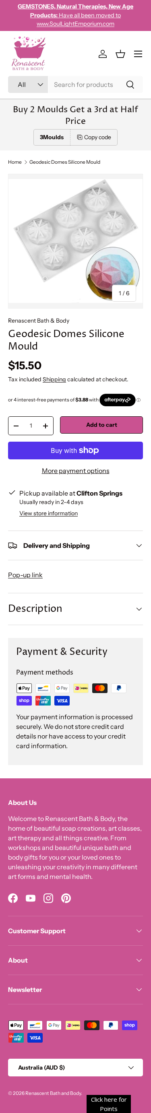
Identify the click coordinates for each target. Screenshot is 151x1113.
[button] (120, 54)
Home (15, 162)
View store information (48, 513)
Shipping (54, 379)
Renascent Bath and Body (53, 1093)
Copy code (97, 137)
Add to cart (101, 424)
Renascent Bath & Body (38, 320)
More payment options (76, 471)
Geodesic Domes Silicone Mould (64, 162)
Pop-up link (25, 575)
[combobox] (75, 84)
